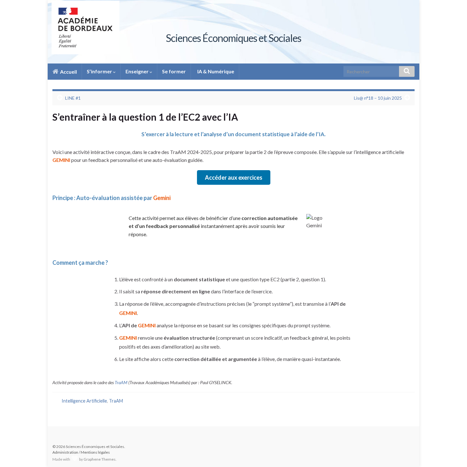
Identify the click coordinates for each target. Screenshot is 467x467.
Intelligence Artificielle (84, 401)
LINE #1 (73, 98)
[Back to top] (453, 453)
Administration (65, 452)
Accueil (68, 72)
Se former (174, 71)
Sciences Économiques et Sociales (233, 38)
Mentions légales (95, 452)
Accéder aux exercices (233, 177)
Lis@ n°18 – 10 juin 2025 (378, 98)
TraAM (121, 382)
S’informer (100, 71)
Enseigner (137, 71)
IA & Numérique (215, 71)
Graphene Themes (100, 459)
